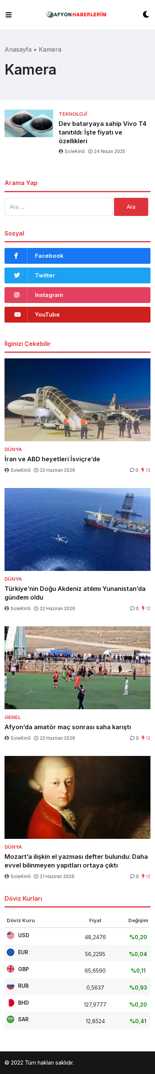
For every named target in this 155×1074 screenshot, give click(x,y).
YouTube (47, 314)
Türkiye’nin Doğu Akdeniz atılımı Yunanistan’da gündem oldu (75, 593)
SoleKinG (75, 151)
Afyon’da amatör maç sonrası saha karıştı (68, 727)
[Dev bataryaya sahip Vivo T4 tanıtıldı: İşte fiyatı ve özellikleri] (29, 123)
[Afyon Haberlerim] (77, 14)
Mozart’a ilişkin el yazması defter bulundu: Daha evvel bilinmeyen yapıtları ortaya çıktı (76, 861)
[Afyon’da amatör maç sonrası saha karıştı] (77, 667)
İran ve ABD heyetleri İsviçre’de (52, 459)
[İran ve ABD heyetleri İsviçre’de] (77, 399)
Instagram (49, 294)
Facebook (49, 255)
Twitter (45, 275)
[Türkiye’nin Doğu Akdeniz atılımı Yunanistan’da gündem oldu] (77, 529)
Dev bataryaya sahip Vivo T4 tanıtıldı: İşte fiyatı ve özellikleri (102, 132)
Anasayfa (18, 49)
